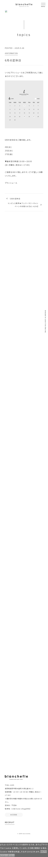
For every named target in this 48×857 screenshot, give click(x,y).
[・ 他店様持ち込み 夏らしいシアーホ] (13, 642)
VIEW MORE (34, 346)
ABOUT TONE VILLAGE (24, 724)
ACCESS (13, 595)
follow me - (22, 671)
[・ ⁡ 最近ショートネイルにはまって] (34, 628)
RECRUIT (9, 822)
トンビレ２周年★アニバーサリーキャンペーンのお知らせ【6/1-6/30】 (23, 205)
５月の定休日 (15, 198)
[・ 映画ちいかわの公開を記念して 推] (13, 628)
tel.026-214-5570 (22, 547)
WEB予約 (24, 577)
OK (41, 851)
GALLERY (24, 309)
